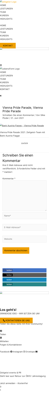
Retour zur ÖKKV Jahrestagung (30, 376)
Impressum (5, 355)
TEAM (3, 12)
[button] (24, 65)
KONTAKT (5, 89)
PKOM (44, 365)
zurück (24, 143)
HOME (3, 5)
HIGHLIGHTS (6, 19)
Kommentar (9, 178)
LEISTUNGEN (6, 8)
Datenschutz (25, 355)
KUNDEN (4, 15)
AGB (15, 355)
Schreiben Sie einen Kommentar (18, 115)
